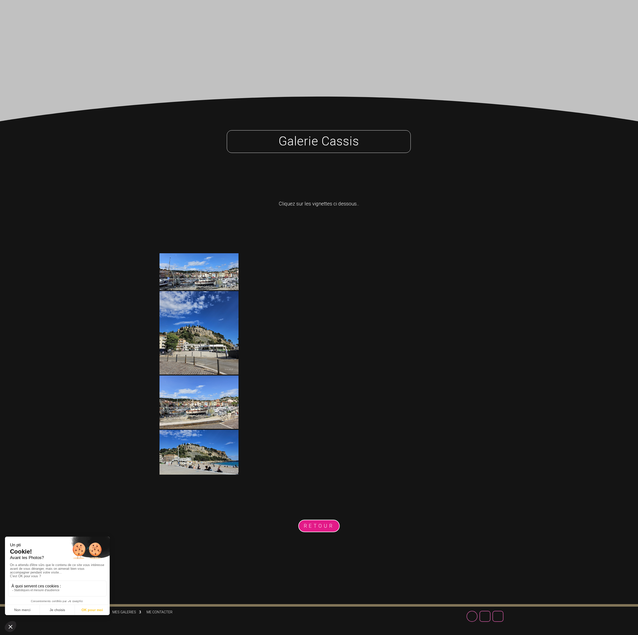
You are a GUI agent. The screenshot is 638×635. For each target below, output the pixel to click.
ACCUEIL (346, 17)
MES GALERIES (378, 17)
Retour (319, 526)
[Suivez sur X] (528, 14)
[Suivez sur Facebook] (515, 14)
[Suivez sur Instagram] (541, 14)
